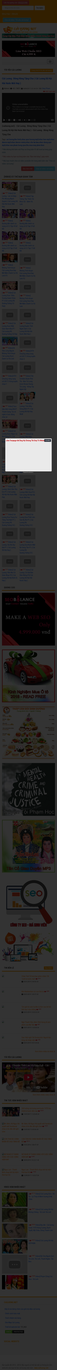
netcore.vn (31, 472)
